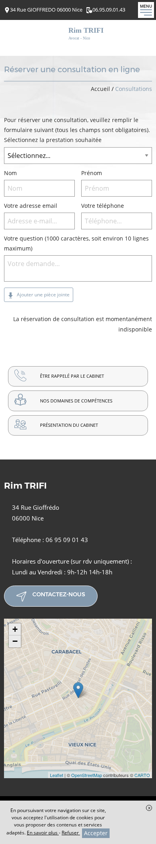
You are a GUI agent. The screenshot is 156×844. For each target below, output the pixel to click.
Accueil (100, 89)
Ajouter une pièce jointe (43, 294)
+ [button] (15, 629)
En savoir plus (43, 832)
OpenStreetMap (86, 775)
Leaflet (56, 775)
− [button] (15, 641)
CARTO (142, 775)
